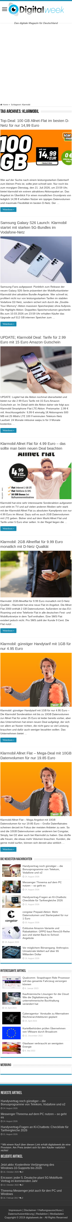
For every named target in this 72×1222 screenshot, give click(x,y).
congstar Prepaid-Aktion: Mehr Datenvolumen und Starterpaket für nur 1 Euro (45, 915)
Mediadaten (57, 1213)
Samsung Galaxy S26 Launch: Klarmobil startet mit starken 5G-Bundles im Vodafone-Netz (33, 227)
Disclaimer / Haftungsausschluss (43, 1210)
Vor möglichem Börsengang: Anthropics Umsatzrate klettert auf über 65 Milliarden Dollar (45, 951)
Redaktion (42, 1213)
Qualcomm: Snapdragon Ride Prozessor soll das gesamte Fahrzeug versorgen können (46, 981)
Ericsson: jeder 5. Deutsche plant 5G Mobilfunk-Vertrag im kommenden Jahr (32, 1179)
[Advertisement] (36, 63)
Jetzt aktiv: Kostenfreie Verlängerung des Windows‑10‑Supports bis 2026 (27, 1166)
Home (5, 104)
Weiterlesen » (8, 209)
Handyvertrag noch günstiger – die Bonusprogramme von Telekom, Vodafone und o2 (43, 869)
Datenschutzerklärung (21, 1213)
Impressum (15, 1210)
